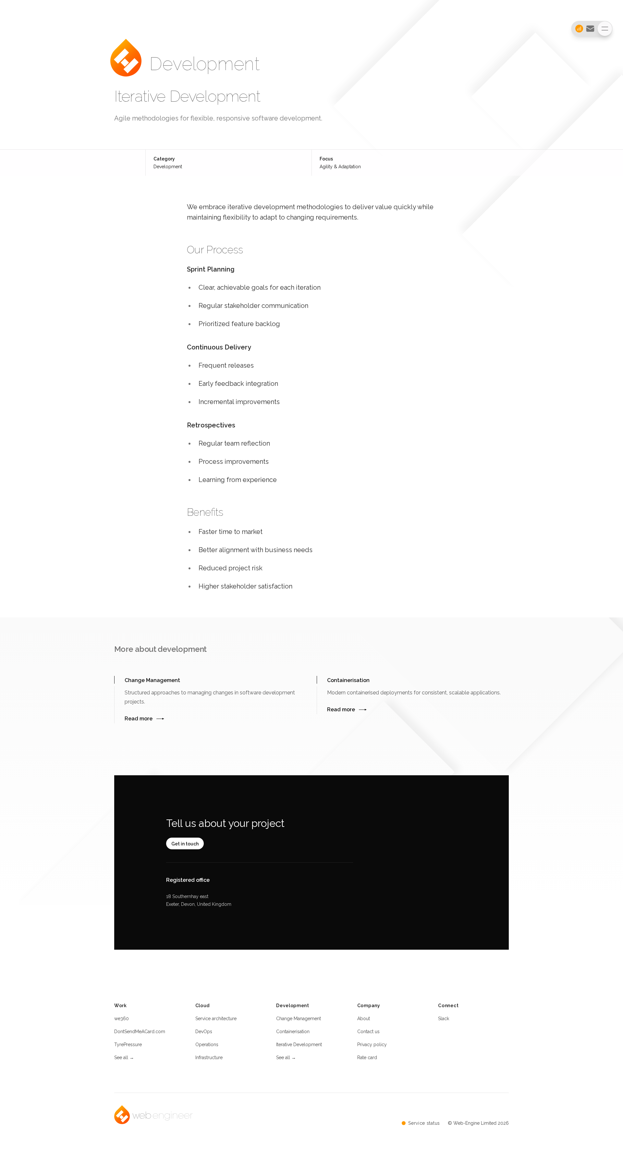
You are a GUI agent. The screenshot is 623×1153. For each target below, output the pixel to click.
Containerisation (293, 1031)
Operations (206, 1044)
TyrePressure (128, 1044)
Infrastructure (209, 1057)
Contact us (368, 1031)
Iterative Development (299, 1044)
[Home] (125, 63)
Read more (139, 719)
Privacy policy (372, 1044)
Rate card (367, 1057)
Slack (443, 1018)
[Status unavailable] (577, 28)
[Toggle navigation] (604, 28)
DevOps (203, 1031)
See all (124, 1057)
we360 (121, 1018)
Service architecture (216, 1018)
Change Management (298, 1018)
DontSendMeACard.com (139, 1031)
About (363, 1018)
